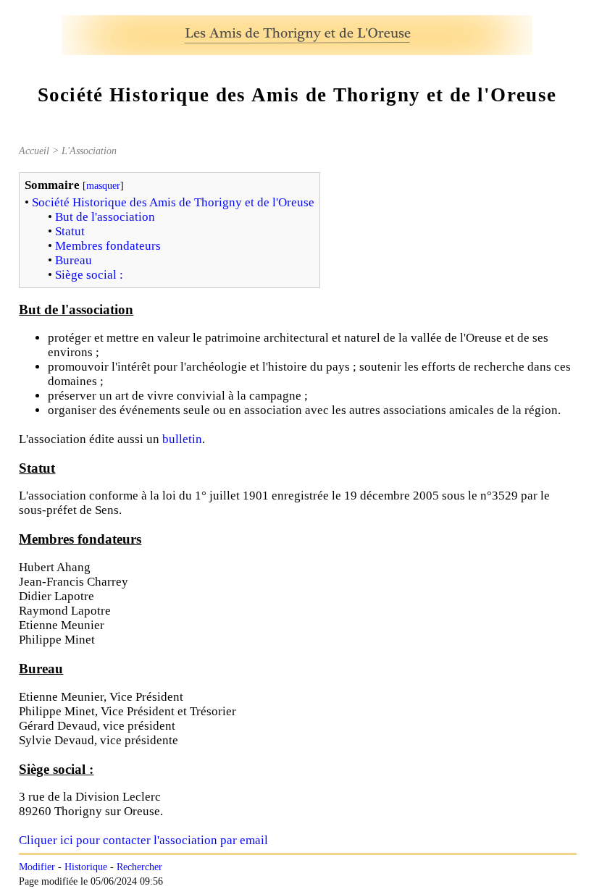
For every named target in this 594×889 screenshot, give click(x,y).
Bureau (73, 260)
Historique (85, 866)
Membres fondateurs (108, 246)
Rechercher (139, 866)
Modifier (37, 866)
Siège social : (89, 275)
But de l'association (105, 217)
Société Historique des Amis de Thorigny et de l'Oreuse (173, 202)
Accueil (34, 150)
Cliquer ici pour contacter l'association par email (143, 840)
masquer (103, 185)
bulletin (182, 439)
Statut (70, 231)
